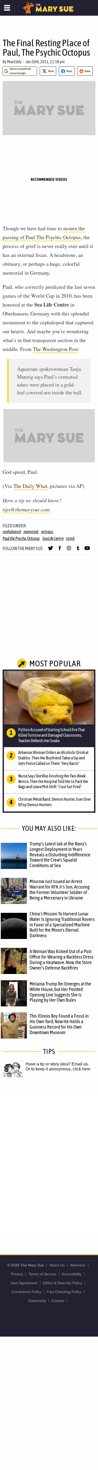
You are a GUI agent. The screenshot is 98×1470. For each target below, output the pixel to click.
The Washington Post (55, 349)
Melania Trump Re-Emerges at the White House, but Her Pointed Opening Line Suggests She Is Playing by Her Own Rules (60, 992)
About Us (57, 1265)
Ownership (37, 1301)
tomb (70, 538)
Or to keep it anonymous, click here (58, 1069)
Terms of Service (42, 1274)
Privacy (17, 1274)
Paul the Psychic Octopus (21, 538)
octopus (47, 531)
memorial (31, 531)
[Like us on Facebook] (59, 550)
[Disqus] (49, 1160)
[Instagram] (68, 550)
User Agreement (23, 1283)
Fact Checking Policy (64, 1292)
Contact (57, 1301)
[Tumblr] (78, 550)
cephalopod (12, 531)
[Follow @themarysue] (50, 550)
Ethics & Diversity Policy (62, 1283)
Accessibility (72, 1274)
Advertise (77, 1265)
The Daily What (30, 485)
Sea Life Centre (53, 538)
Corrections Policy (26, 1292)
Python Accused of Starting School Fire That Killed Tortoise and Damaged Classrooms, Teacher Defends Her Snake (51, 735)
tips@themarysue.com (26, 509)
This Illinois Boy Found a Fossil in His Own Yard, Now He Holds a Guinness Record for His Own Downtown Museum (59, 1024)
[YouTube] (87, 550)
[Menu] (7, 8)
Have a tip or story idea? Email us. (57, 1064)
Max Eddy (14, 61)
